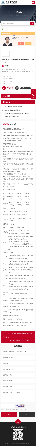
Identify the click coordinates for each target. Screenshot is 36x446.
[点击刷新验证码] (20, 405)
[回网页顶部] (33, 91)
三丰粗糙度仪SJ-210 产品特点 (12, 116)
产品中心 (17, 16)
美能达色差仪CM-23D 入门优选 (12, 110)
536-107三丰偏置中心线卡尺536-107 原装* (21, 340)
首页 (12, 16)
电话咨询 (33, 97)
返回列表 (7, 337)
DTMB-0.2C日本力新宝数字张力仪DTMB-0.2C (23, 333)
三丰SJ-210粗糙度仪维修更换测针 (13, 106)
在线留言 (13, 124)
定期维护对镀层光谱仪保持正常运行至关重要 (16, 113)
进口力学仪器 (25, 16)
